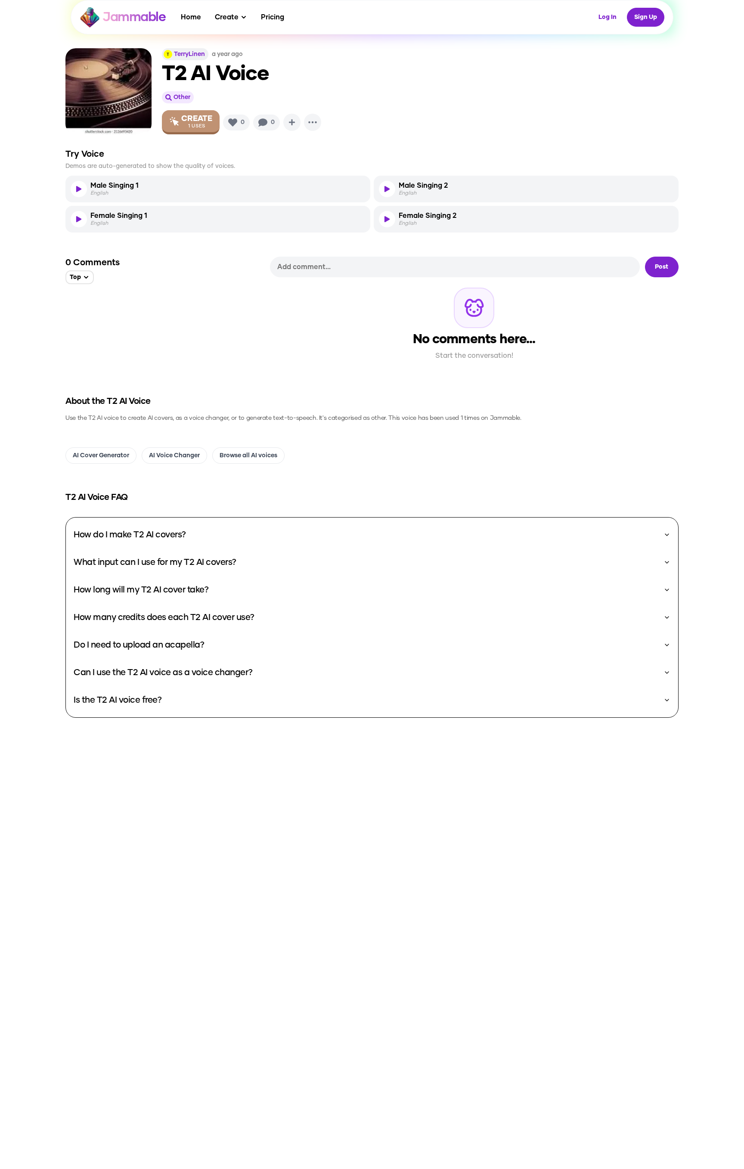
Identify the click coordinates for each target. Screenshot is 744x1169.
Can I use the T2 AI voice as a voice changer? (163, 672)
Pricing (272, 17)
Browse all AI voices (248, 456)
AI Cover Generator (101, 456)
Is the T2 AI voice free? (117, 700)
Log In (607, 17)
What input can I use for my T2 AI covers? (155, 562)
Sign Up (645, 17)
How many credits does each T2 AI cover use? (164, 617)
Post (661, 267)
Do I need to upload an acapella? (139, 645)
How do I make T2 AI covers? (130, 534)
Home (191, 17)
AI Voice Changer (174, 456)
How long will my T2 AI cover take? (141, 590)
